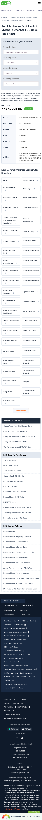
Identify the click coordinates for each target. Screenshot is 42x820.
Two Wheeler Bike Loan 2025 (14, 669)
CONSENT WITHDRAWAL (12, 714)
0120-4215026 (20, 751)
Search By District (10, 68)
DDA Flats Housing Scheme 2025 (15, 639)
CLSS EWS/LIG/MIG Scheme (13, 658)
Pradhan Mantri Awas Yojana (13, 662)
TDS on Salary (18, 688)
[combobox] (21, 52)
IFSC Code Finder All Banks (13, 651)
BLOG (16, 699)
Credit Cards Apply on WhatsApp (15, 625)
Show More (21, 411)
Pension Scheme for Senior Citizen (16, 665)
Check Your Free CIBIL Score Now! (25, 817)
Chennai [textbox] (9, 73)
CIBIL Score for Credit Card (13, 643)
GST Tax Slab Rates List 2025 (14, 654)
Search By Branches (11, 79)
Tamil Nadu (5, 20)
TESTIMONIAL (9, 707)
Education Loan (9, 680)
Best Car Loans (9, 677)
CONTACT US (18, 703)
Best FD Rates (21, 677)
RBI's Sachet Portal (20, 757)
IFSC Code (11, 17)
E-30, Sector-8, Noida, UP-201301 (20, 767)
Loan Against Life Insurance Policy (15, 684)
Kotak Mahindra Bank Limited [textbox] (16, 52)
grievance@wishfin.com (20, 754)
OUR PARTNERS (22, 707)
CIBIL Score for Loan (11, 647)
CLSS (28, 654)
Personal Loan (6, 10)
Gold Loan (31, 677)
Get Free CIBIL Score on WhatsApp (16, 636)
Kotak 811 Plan (31, 669)
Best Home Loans (26, 673)
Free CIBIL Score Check (26, 621)
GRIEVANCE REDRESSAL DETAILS (15, 718)
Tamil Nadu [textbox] (10, 63)
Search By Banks (9, 47)
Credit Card (19, 10)
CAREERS (7, 703)
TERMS (23, 699)
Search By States (9, 58)
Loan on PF (7, 688)
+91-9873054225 (20, 770)
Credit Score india (10, 621)
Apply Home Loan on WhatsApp (15, 628)
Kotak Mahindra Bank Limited (27, 17)
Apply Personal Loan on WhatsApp (15, 632)
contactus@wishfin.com (20, 772)
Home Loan (31, 10)
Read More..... (25, 809)
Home (3, 17)
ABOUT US (7, 699)
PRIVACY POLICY (9, 711)
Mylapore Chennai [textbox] (12, 84)
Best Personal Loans (11, 673)
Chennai (14, 20)
